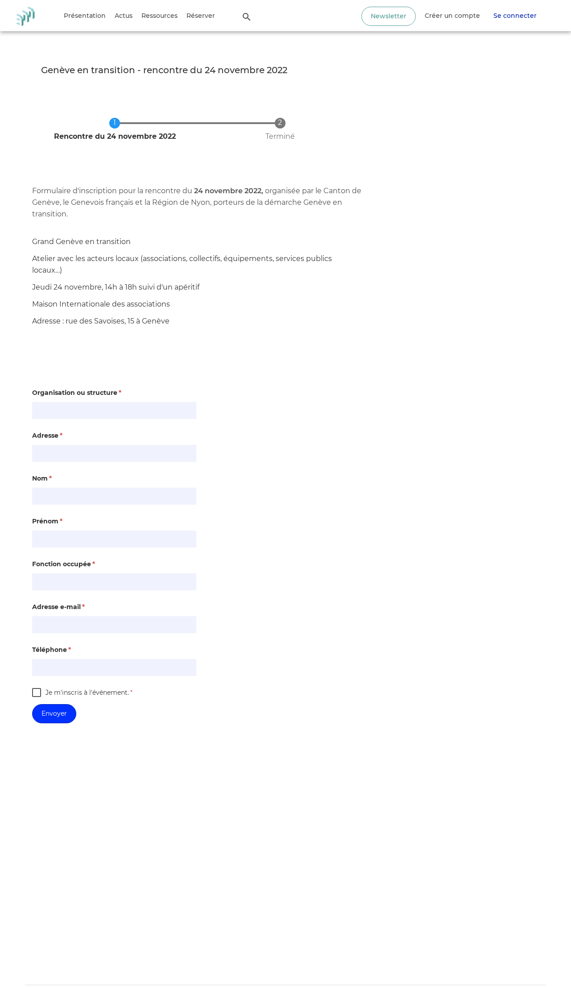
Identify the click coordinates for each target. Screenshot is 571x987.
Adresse (47, 435)
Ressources (159, 16)
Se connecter (515, 16)
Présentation (85, 16)
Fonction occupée (63, 564)
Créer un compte (452, 16)
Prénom (47, 521)
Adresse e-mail (58, 607)
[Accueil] (25, 15)
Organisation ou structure (76, 393)
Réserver (200, 16)
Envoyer (54, 713)
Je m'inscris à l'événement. (89, 692)
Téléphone (51, 650)
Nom (42, 478)
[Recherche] (247, 16)
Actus (123, 16)
